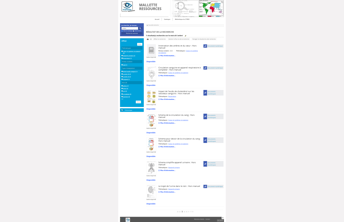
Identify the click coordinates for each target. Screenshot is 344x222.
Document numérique (215, 46)
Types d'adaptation (128, 68)
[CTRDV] (122, 219)
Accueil (157, 19)
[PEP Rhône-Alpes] (128, 220)
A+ (222, 220)
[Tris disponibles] (151, 39)
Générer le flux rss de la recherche (178, 39)
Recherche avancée (132, 33)
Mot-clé (124, 83)
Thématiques (126, 48)
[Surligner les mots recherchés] (185, 35)
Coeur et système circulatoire (178, 73)
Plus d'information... (167, 56)
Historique (128, 110)
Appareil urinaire (174, 168)
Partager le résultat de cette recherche (204, 39)
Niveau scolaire (127, 62)
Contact (207, 219)
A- (218, 220)
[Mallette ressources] (128, 7)
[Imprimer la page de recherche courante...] (148, 39)
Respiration (172, 96)
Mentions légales (199, 219)
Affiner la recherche (160, 39)
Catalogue (167, 19)
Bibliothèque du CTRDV (182, 19)
